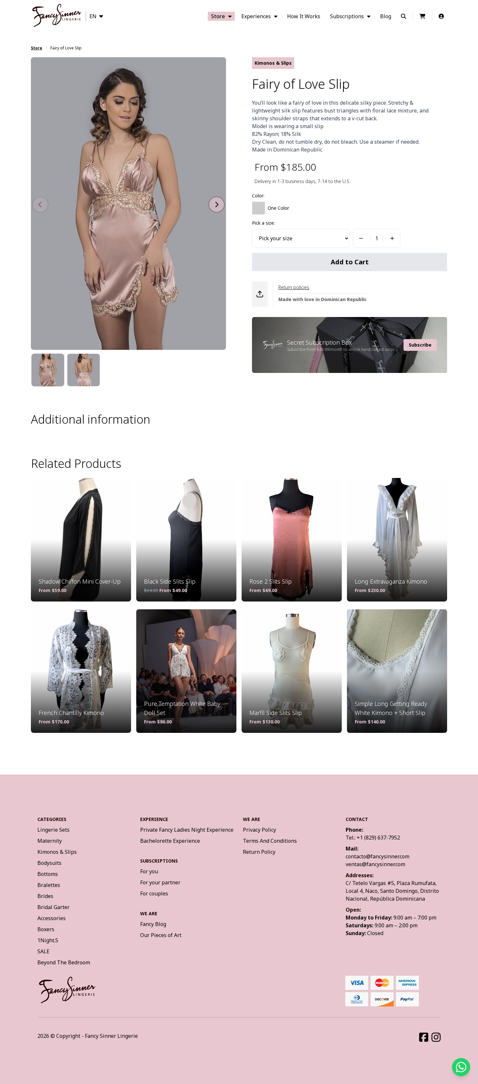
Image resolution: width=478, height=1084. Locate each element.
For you (149, 871)
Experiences (256, 16)
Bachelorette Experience (170, 840)
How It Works (303, 16)
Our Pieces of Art (160, 935)
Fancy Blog (153, 924)
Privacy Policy (259, 829)
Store (218, 16)
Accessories (51, 918)
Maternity (49, 840)
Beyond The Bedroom (63, 962)
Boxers (45, 929)
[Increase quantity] (393, 238)
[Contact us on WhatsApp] (461, 1067)
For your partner (160, 882)
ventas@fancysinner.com (375, 864)
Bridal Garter (53, 907)
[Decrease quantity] (360, 238)
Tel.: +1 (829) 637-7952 (373, 837)
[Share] (260, 294)
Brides (45, 896)
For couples (154, 893)
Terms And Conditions (270, 840)
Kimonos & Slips (57, 851)
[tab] (48, 370)
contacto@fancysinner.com (377, 856)
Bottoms (47, 874)
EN (93, 16)
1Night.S (47, 940)
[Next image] (216, 204)
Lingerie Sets (53, 829)
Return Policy (259, 851)
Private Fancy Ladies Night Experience (186, 829)
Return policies (293, 287)
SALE (43, 951)
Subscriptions (347, 16)
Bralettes (48, 885)
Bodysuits (49, 862)
